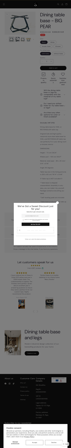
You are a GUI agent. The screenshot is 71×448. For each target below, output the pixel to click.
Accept (34, 442)
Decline (53, 442)
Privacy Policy (29, 437)
